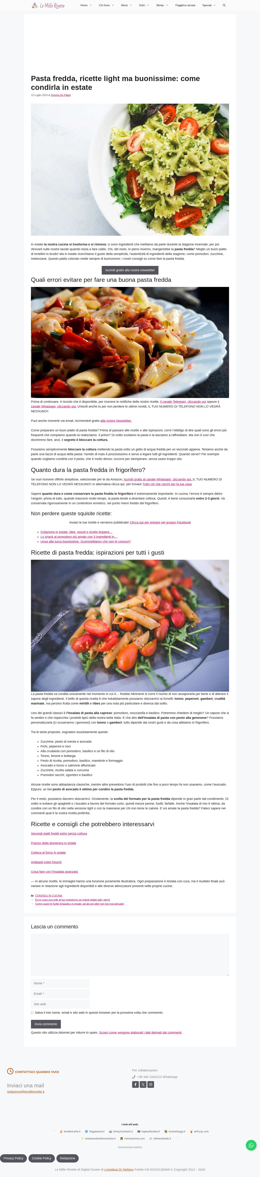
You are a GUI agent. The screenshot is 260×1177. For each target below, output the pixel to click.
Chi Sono (104, 5)
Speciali (206, 5)
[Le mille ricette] (48, 5)
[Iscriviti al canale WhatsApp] (251, 1145)
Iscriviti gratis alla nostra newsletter (130, 270)
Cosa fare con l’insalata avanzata (54, 871)
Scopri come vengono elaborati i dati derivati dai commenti (140, 1032)
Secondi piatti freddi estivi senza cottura (59, 833)
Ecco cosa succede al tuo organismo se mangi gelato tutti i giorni (72, 899)
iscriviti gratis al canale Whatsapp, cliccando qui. (158, 479)
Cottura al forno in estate (48, 852)
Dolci (142, 5)
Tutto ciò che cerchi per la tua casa (167, 484)
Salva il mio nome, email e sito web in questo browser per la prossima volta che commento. (99, 1012)
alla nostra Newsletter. (116, 421)
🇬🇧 (148, 1131)
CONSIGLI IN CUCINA (48, 895)
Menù (124, 5)
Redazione (67, 1158)
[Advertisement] (130, 47)
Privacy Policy (13, 1158)
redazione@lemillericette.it (25, 1091)
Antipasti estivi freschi (46, 862)
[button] (224, 5)
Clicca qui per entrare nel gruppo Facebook (160, 522)
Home (84, 5)
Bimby (160, 5)
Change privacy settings (130, 1147)
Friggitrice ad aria (185, 5)
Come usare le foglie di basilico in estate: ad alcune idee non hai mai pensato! (79, 903)
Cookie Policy (41, 1158)
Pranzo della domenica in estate (53, 843)
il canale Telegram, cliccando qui (183, 401)
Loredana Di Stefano (119, 1169)
